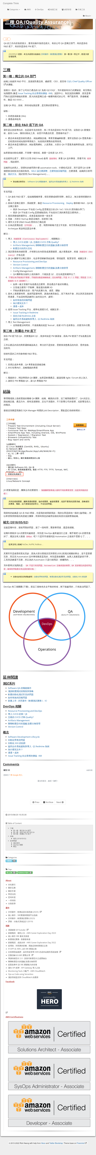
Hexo (43, 1143)
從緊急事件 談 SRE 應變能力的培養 (22, 964)
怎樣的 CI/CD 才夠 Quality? (46, 242)
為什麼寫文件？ (20, 303)
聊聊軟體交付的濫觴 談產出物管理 (52, 245)
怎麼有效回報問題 (58, 170)
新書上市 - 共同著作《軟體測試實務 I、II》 (28, 700)
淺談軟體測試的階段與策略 (21, 691)
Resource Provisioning (53, 203)
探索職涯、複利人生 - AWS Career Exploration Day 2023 (32, 933)
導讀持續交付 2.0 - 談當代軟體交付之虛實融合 (27, 958)
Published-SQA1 (24, 872)
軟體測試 (10, 861)
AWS (29, 9)
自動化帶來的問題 (41, 576)
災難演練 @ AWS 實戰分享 (19, 955)
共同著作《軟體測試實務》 (52, 54)
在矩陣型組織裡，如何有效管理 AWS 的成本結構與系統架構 (33, 952)
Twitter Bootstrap (56, 1143)
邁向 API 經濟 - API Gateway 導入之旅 (24, 967)
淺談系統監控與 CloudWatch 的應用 (23, 977)
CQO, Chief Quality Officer (79, 81)
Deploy (69, 203)
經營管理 (67, 9)
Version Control (20, 264)
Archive (49, 802)
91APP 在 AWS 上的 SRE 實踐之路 (22, 949)
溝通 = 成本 (18, 306)
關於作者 (12, 891)
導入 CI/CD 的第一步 (22, 242)
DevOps (40, 9)
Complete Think (11, 3)
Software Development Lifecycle (24, 736)
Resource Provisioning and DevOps (30, 261)
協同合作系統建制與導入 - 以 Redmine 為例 (66, 181)
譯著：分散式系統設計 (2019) (20, 921)
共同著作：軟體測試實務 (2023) (21, 918)
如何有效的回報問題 (22, 300)
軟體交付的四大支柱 (22, 248)
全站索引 (12, 884)
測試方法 (12, 174)
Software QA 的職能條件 (37, 181)
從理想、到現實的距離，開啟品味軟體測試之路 (28, 945)
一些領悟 (12, 900)
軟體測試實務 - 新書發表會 (19, 939)
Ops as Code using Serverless (20, 974)
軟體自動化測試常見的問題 (60, 576)
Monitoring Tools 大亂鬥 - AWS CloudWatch (26, 971)
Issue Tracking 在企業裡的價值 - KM (35, 93)
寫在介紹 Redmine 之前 (24, 315)
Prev (37, 802)
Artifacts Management (24, 245)
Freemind (80, 1143)
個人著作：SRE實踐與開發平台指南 (23, 915)
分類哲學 (12, 903)
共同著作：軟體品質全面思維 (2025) (23, 912)
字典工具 (81, 9)
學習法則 (12, 894)
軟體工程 (53, 9)
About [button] (87, 15)
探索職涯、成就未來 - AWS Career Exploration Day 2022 (32, 942)
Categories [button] (14, 9)
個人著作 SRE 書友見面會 (18, 936)
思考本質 (12, 897)
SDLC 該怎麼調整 (39, 170)
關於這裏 (12, 887)
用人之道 (10, 872)
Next (58, 802)
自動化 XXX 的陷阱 (79, 576)
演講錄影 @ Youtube (16, 930)
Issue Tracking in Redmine (25, 312)
